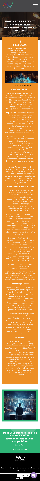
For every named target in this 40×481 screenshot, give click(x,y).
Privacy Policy (20, 470)
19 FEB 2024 (20, 43)
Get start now (19, 450)
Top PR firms (14, 167)
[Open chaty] (34, 475)
